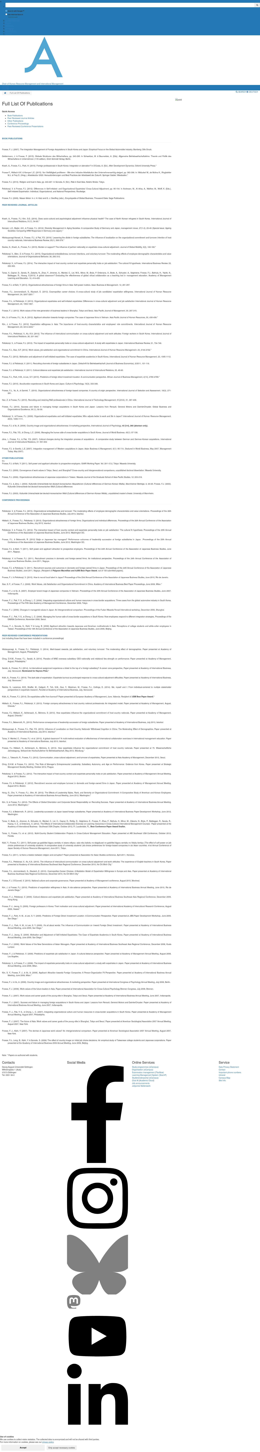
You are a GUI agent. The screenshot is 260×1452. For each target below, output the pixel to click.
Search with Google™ (16, 11)
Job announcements (141, 1083)
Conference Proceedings (18, 123)
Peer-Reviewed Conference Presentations (25, 126)
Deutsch (253, 91)
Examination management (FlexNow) (148, 1072)
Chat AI (135, 1080)
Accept (23, 1447)
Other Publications (15, 120)
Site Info (222, 1080)
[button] (5, 86)
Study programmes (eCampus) (145, 1067)
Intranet (222, 1075)
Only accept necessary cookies (61, 1447)
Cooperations (11, 31)
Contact (8, 34)
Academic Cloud (147, 1080)
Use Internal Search (15, 14)
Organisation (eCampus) (142, 1069)
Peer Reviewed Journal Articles (20, 118)
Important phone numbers (230, 1072)
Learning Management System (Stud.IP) (149, 1075)
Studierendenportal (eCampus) (145, 1077)
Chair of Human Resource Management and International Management (32, 83)
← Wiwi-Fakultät (12, 20)
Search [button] (242, 91)
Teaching (9, 25)
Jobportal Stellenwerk (141, 1085)
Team (7, 23)
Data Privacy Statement (229, 1067)
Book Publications (15, 115)
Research (9, 28)
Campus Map (224, 1077)
